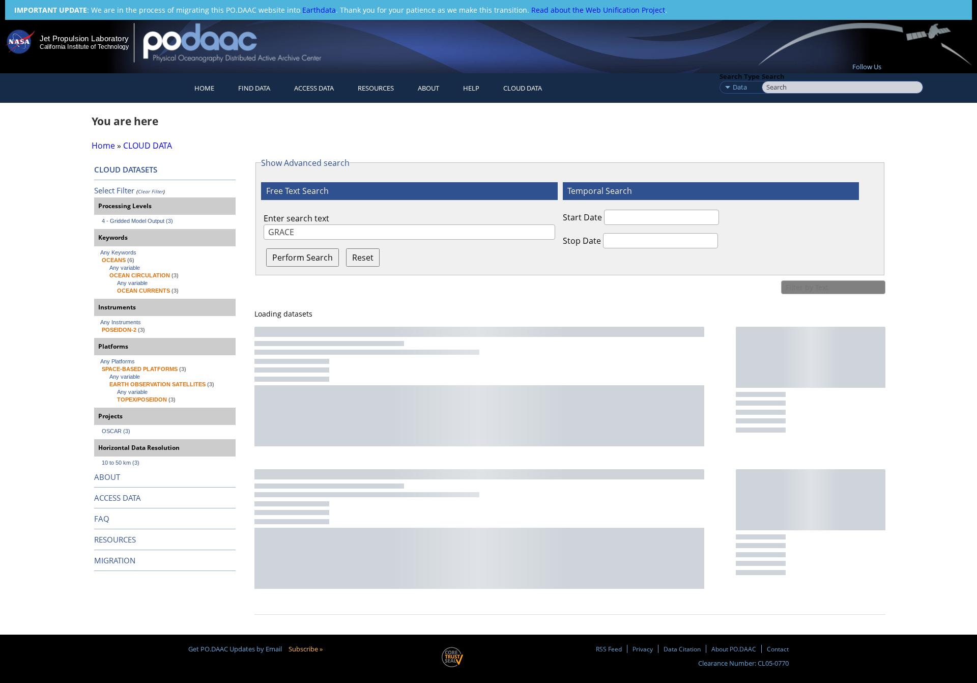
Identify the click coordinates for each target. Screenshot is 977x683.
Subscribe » (306, 648)
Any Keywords (118, 252)
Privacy (643, 649)
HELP (471, 88)
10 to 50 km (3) (120, 463)
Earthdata (319, 10)
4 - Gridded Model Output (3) (137, 221)
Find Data (254, 88)
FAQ (101, 519)
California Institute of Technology (84, 46)
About (428, 88)
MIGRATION (114, 560)
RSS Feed (609, 649)
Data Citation (682, 649)
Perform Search (302, 257)
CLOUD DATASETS (125, 169)
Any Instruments (120, 322)
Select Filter (114, 190)
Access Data (314, 88)
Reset (362, 257)
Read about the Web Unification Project (598, 10)
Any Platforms (117, 361)
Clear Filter (150, 191)
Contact (778, 649)
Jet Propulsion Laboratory (84, 38)
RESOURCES (376, 88)
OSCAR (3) (116, 431)
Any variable (124, 268)
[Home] (241, 42)
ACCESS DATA (117, 498)
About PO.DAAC (733, 649)
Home (204, 88)
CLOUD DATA (522, 88)
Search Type (740, 76)
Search (773, 76)
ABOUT (107, 477)
